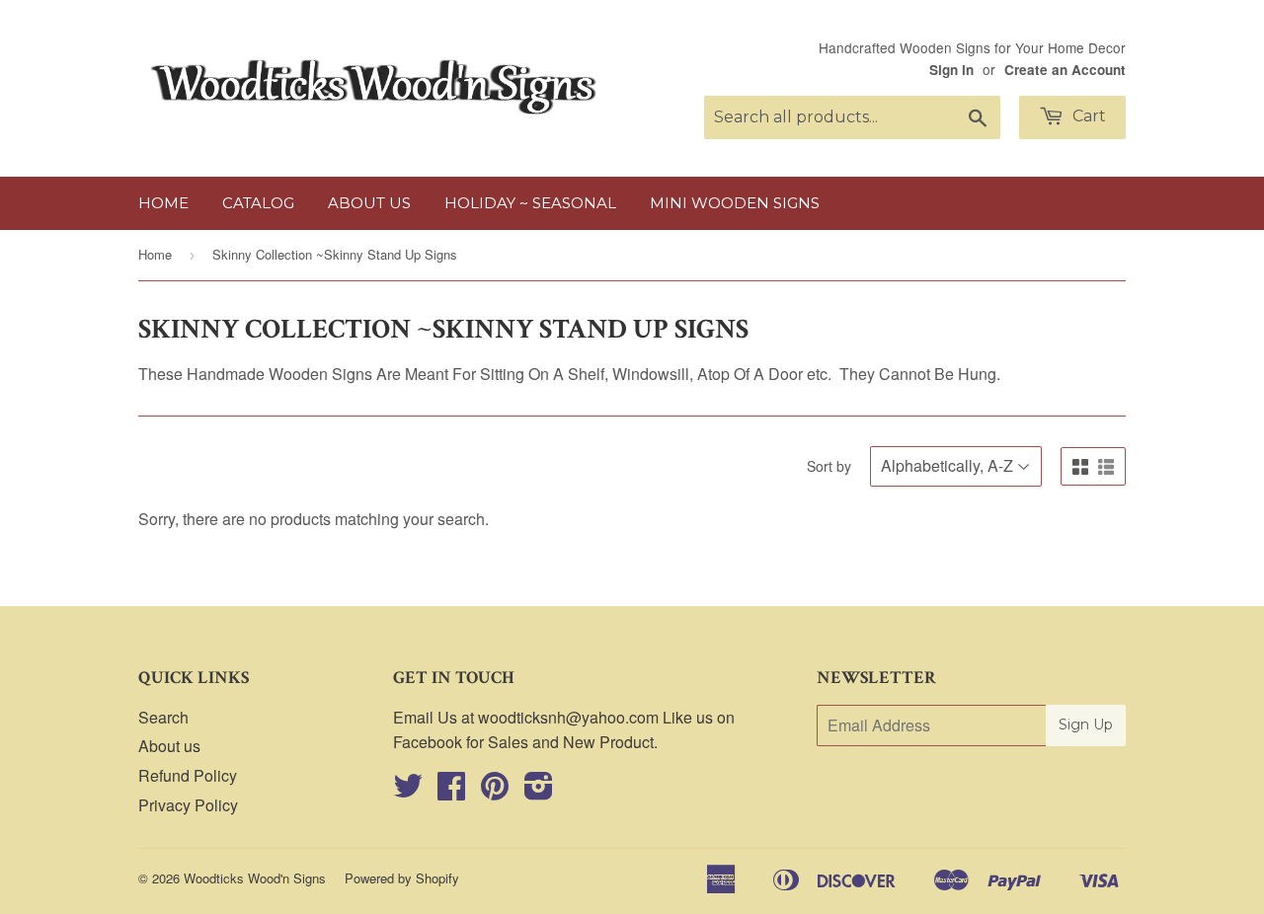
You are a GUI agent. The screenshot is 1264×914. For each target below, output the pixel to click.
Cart (1087, 116)
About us (369, 202)
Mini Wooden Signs (735, 202)
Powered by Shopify (402, 878)
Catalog (258, 202)
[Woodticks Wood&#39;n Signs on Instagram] (538, 791)
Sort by (829, 466)
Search (163, 717)
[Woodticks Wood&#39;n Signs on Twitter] (408, 791)
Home (163, 202)
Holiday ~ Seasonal (530, 202)
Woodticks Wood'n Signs (255, 878)
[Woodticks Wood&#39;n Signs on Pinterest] (495, 791)
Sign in (951, 69)
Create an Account (1065, 69)
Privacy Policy (188, 805)
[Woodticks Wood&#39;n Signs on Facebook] (451, 791)
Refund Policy (187, 775)
